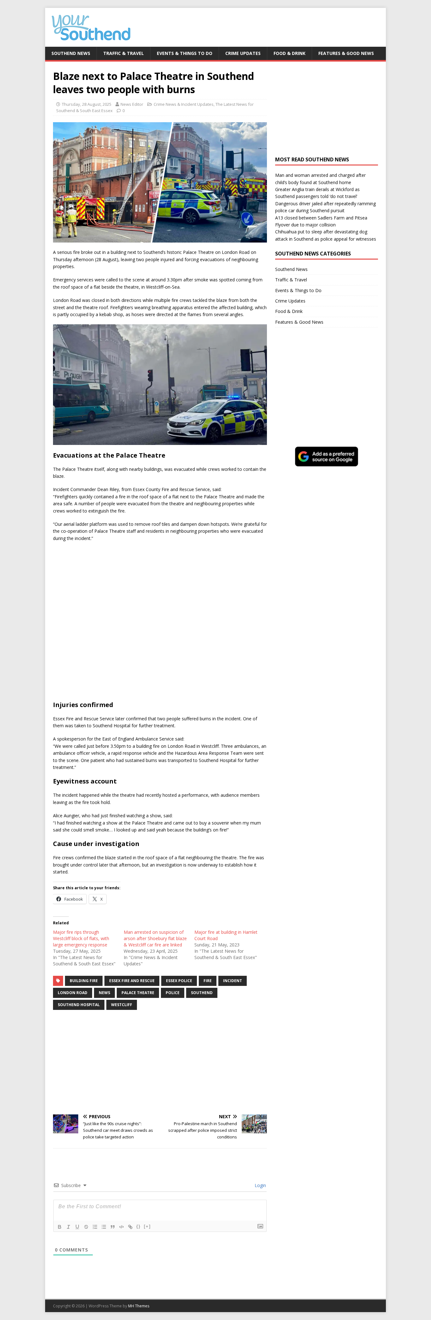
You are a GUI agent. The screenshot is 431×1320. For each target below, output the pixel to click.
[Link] (130, 1227)
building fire (84, 980)
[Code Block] (121, 1227)
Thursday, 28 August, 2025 (86, 104)
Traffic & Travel (123, 53)
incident (232, 980)
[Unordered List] (103, 1227)
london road (72, 992)
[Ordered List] (95, 1227)
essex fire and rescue (132, 980)
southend (202, 992)
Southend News (70, 53)
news (104, 992)
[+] (147, 1226)
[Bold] (59, 1227)
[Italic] (68, 1227)
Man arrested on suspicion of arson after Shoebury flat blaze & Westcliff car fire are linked (155, 938)
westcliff (121, 1004)
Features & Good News (346, 53)
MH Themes (138, 1306)
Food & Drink (289, 53)
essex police (179, 980)
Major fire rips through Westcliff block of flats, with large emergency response (81, 938)
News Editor (132, 104)
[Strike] (86, 1227)
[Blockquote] (112, 1227)
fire (208, 980)
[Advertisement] (160, 1062)
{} (138, 1226)
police (173, 992)
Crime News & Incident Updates (184, 104)
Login (259, 1185)
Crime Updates (243, 53)
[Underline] (77, 1227)
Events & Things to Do (184, 53)
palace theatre (137, 992)
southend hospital (79, 1004)
